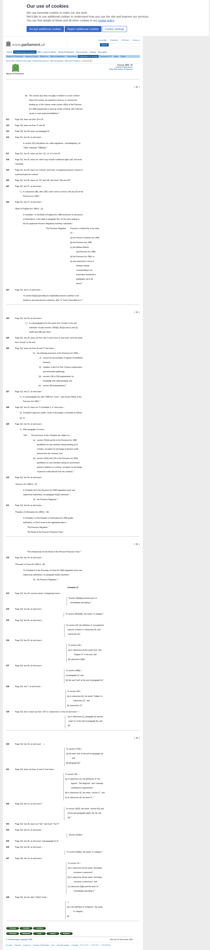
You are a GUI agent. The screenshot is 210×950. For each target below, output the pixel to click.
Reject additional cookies (83, 29)
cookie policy (106, 20)
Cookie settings (114, 29)
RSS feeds (125, 40)
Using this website (63, 945)
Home (9, 52)
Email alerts (114, 40)
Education (102, 52)
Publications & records (88, 56)
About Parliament (66, 52)
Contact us (136, 40)
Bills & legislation (57, 56)
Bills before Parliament (72, 61)
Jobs (53, 945)
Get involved (81, 52)
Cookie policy (95, 945)
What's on (44, 56)
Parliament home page (23, 61)
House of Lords (31, 56)
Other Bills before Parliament (121, 69)
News (116, 56)
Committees (72, 56)
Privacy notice (84, 945)
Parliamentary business (24, 52)
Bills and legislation (57, 61)
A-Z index (9, 945)
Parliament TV (106, 56)
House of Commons (15, 56)
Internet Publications (124, 67)
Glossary (18, 945)
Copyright (74, 945)
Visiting (92, 52)
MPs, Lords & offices (47, 52)
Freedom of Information (41, 945)
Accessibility (102, 40)
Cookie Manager (106, 945)
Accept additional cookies (45, 29)
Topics (123, 56)
